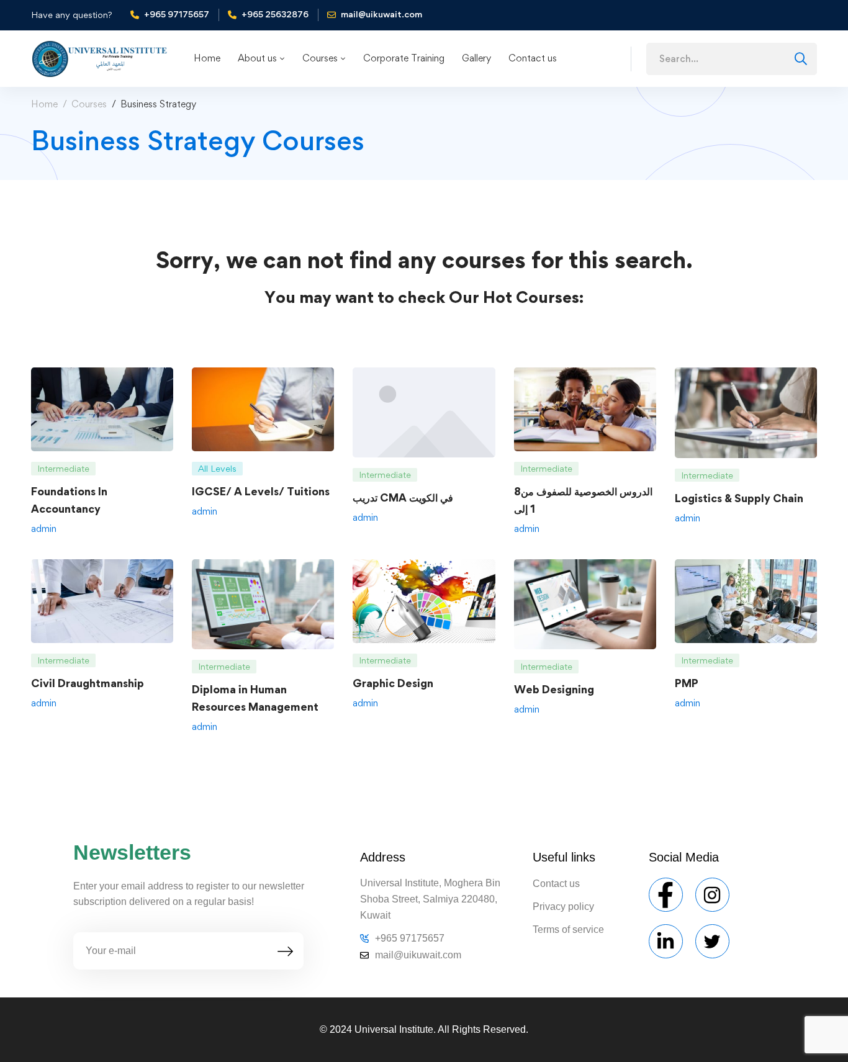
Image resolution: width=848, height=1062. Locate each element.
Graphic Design (393, 683)
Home (44, 104)
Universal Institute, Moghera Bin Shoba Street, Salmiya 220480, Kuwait (430, 899)
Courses (89, 104)
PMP (686, 683)
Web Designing (554, 689)
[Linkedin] (666, 941)
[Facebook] (666, 895)
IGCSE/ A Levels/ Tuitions (261, 491)
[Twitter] (712, 941)
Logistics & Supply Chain (739, 498)
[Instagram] (712, 895)
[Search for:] (731, 59)
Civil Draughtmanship (87, 683)
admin (43, 528)
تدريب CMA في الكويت (403, 497)
